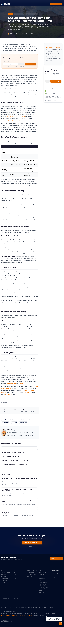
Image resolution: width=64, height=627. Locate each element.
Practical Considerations (51, 56)
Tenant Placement (6, 419)
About (28, 3)
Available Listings (5, 422)
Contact (43, 3)
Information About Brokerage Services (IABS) (9, 615)
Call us (53, 579)
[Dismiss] (46, 617)
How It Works (3, 574)
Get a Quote (14, 422)
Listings (34, 3)
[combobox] (10, 64)
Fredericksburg (42, 572)
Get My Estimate (31, 64)
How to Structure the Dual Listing (52, 51)
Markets (22, 3)
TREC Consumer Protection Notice (25, 615)
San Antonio (41, 592)
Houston (20, 383)
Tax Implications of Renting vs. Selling (53, 58)
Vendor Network (30, 576)
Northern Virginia (11, 383)
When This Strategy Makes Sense (53, 47)
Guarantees (3, 576)
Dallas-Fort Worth (43, 582)
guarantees (4, 392)
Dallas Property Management (43, 585)
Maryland (41, 576)
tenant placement (29, 390)
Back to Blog (5, 402)
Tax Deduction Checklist (19, 607)
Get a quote (8, 394)
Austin (40, 590)
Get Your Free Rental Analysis (31, 542)
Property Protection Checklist (32, 607)
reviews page (28, 392)
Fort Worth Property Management (44, 588)
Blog (38, 3)
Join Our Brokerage (30, 572)
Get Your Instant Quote (56, 4)
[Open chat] (60, 623)
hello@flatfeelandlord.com (57, 577)
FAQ (15, 576)
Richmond (41, 574)
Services (16, 3)
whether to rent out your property (16, 116)
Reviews (15, 574)
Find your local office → (56, 575)
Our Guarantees (27, 419)
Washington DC (42, 578)
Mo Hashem (9, 429)
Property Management (17, 419)
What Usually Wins (49, 60)
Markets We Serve (23, 422)
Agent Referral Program (31, 574)
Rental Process (4, 580)
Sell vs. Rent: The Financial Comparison (54, 49)
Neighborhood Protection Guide (46, 607)
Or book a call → (32, 546)
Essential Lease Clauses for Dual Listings (52, 54)
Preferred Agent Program (32, 570)
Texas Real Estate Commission (38, 615)
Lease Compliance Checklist (7, 607)
